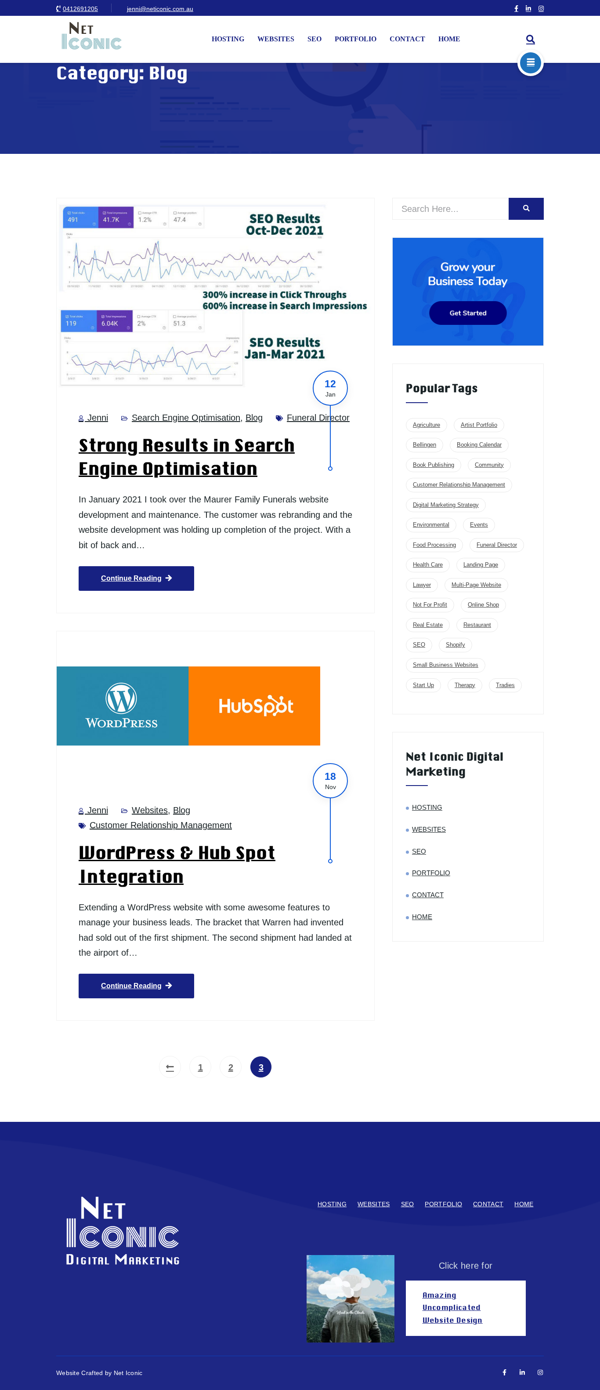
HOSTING (228, 39)
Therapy (465, 685)
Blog (254, 417)
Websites (150, 810)
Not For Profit (430, 604)
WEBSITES (275, 39)
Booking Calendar (479, 444)
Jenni (96, 417)
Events (479, 524)
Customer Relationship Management (161, 825)
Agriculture (426, 425)
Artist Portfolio (479, 425)
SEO (314, 39)
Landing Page (480, 564)
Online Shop (483, 604)
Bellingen (424, 444)
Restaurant (477, 625)
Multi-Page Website (476, 585)
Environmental (431, 524)
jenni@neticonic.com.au (160, 8)
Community (489, 465)
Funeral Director (318, 417)
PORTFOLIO (355, 39)
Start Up (423, 685)
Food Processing (434, 545)
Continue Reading (131, 578)
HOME (449, 39)
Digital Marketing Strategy (446, 505)
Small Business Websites (445, 665)
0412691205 (80, 8)
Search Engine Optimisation (186, 417)
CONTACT (407, 39)
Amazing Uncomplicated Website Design (453, 1308)
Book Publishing (433, 465)
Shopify (455, 644)
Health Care (428, 564)
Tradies (505, 685)
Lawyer (422, 585)
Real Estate (428, 625)
